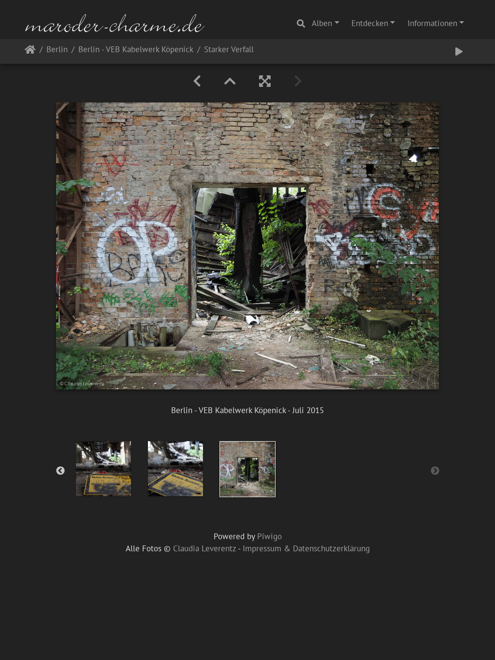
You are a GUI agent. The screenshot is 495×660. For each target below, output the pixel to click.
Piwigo (269, 536)
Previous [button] (60, 471)
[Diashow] (459, 51)
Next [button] (435, 471)
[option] (104, 469)
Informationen (432, 23)
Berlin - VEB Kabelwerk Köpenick (135, 50)
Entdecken (369, 23)
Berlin (57, 50)
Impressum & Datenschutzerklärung (306, 548)
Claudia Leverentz (204, 548)
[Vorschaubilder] (230, 81)
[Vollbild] (265, 81)
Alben (322, 23)
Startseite (30, 51)
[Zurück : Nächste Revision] (197, 81)
